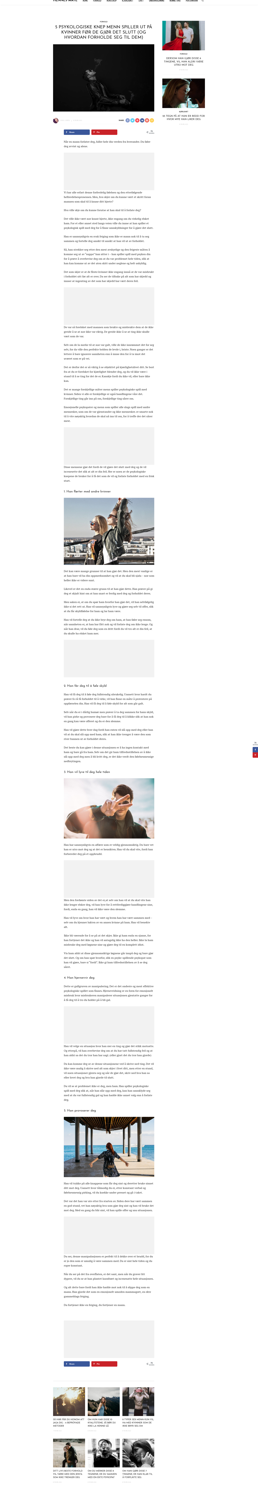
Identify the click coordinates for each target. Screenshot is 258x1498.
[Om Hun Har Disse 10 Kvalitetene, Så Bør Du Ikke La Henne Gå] (104, 1401)
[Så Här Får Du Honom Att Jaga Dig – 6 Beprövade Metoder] (69, 1401)
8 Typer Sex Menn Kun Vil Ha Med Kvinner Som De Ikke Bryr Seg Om (138, 1423)
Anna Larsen (65, 120)
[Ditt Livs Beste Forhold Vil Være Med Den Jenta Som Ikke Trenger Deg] (69, 1453)
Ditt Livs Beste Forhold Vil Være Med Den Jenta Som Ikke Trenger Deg (68, 1474)
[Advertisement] (109, 171)
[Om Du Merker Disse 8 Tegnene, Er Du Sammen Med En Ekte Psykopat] (104, 1453)
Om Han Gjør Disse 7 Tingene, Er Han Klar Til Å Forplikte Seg (137, 1474)
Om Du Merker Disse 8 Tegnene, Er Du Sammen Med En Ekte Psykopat (102, 1474)
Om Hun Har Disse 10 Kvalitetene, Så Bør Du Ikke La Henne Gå (102, 1423)
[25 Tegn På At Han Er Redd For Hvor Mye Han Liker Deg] (183, 93)
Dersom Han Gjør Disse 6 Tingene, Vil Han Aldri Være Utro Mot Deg (183, 61)
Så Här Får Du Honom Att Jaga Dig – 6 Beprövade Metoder (68, 1423)
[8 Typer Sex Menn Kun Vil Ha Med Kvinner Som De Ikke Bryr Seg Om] (138, 1401)
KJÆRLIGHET (183, 111)
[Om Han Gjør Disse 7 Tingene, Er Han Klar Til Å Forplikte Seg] (138, 1453)
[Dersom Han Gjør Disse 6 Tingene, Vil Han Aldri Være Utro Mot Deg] (183, 35)
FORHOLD (104, 22)
